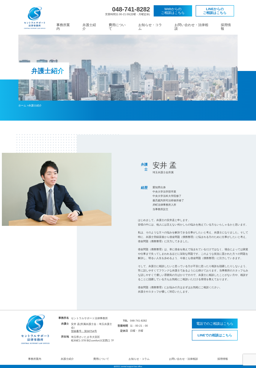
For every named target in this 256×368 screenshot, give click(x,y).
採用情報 (222, 359)
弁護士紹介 (67, 359)
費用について (101, 359)
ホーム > (23, 105)
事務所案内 (34, 359)
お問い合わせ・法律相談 (183, 359)
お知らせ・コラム (139, 359)
